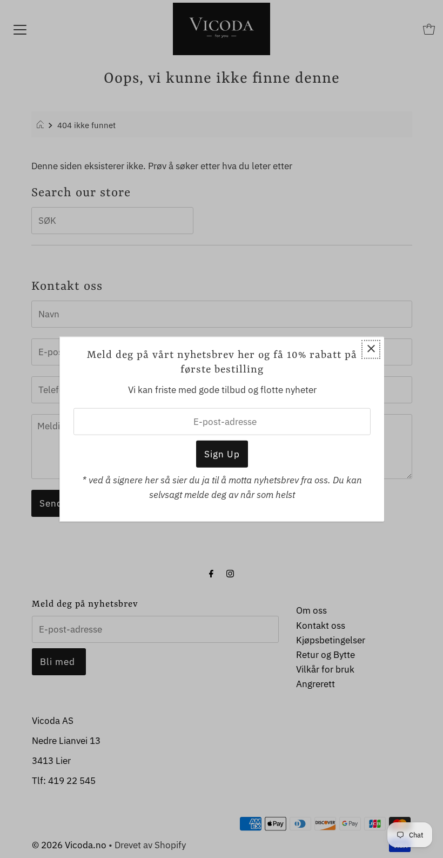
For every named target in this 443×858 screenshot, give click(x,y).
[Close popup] (370, 349)
